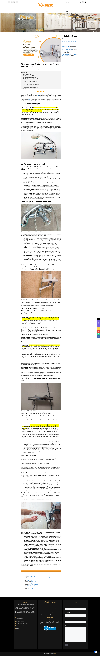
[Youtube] (17, 2)
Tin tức (51, 11)
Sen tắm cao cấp (52, 610)
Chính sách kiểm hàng (45, 608)
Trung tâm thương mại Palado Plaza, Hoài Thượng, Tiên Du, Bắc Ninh (41, 577)
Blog (38, 69)
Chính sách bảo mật (44, 605)
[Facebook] (9, 2)
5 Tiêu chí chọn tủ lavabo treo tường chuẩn (70, 51)
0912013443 (33, 581)
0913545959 (29, 580)
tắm (38, 95)
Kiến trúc (57, 11)
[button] (31, 11)
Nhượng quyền (65, 11)
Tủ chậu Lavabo (53, 614)
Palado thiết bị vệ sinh (31, 585)
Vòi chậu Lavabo (50, 612)
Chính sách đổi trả (44, 610)
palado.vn (30, 99)
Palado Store (30, 588)
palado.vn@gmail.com (31, 583)
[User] (85, 2)
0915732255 (30, 579)
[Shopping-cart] (83, 2)
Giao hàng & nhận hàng (45, 607)
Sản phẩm (38, 11)
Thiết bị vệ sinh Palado (33, 584)
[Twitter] (12, 2)
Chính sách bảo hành (54, 608)
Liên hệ (72, 11)
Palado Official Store (32, 586)
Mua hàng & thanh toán (54, 605)
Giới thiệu (31, 11)
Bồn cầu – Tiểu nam (44, 614)
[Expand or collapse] (60, 72)
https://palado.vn (31, 576)
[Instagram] (14, 2)
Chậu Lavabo (43, 612)
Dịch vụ (45, 11)
